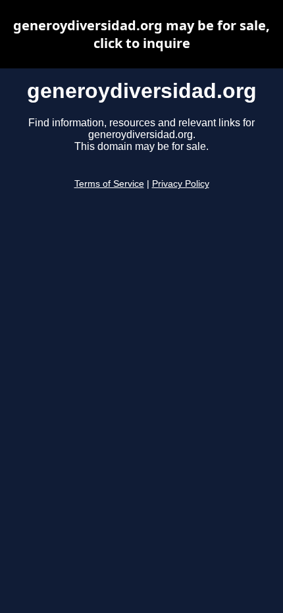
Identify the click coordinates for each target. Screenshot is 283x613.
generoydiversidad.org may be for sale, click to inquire (141, 34)
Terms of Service (109, 184)
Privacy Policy (180, 184)
